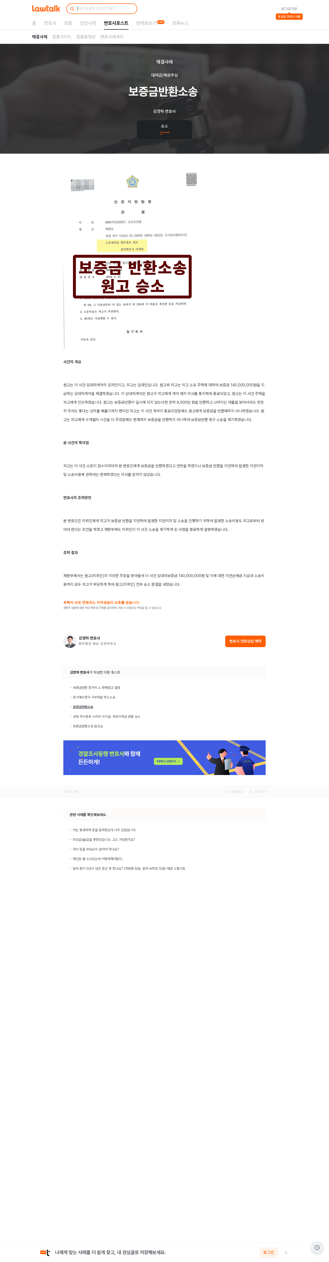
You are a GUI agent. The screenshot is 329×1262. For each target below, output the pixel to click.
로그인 (268, 1252)
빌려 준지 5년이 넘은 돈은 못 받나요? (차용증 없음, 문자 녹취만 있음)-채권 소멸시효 (129, 868)
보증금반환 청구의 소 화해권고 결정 (96, 688)
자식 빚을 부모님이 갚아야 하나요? (96, 849)
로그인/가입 (289, 9)
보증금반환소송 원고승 (88, 726)
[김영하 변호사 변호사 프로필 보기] (70, 641)
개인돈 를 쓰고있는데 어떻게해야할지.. (98, 859)
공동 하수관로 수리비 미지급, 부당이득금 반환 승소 (106, 716)
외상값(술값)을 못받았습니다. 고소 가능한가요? (104, 839)
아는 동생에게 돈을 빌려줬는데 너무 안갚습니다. (104, 830)
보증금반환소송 (83, 707)
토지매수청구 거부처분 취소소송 (94, 697)
